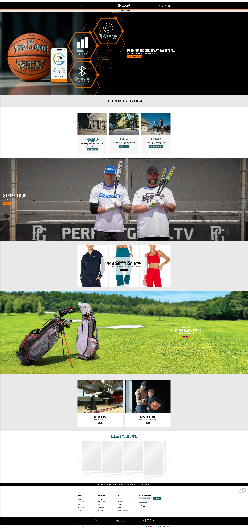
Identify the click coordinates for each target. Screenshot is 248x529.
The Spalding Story (101, 498)
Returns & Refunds (81, 501)
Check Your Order (80, 504)
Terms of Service (142, 502)
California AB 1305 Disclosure (123, 510)
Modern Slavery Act (121, 499)
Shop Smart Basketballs (134, 56)
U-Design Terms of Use (121, 509)
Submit (157, 498)
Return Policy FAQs (146, 484)
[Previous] (79, 460)
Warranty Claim (80, 502)
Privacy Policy (120, 504)
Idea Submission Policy (121, 502)
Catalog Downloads (101, 507)
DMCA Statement (120, 501)
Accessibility (120, 498)
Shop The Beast (124, 146)
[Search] (159, 5)
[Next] (169, 460)
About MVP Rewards (101, 501)
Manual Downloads (81, 507)
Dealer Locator (80, 510)
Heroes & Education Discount (102, 509)
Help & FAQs (80, 499)
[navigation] (163, 5)
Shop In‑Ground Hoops (155, 146)
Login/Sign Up (100, 499)
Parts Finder (79, 509)
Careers (99, 504)
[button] (169, 6)
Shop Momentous (92, 149)
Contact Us (79, 498)
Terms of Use (120, 507)
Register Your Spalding (101, 502)
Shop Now (7, 203)
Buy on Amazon (100, 510)
